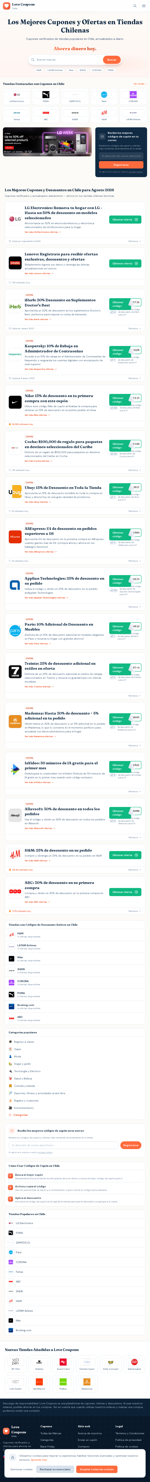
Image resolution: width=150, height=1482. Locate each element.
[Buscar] (135, 6)
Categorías (47, 1440)
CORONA (97, 70)
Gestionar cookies (21, 1469)
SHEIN (83, 70)
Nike (71, 70)
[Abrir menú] (143, 6)
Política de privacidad (128, 1440)
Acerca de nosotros (90, 1433)
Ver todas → (140, 83)
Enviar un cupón (87, 1440)
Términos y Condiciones (129, 1433)
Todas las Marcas (50, 1433)
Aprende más (39, 1459)
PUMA (111, 70)
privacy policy (136, 172)
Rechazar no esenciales (55, 1469)
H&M (38, 70)
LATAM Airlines (55, 70)
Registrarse (121, 164)
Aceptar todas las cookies (97, 1469)
